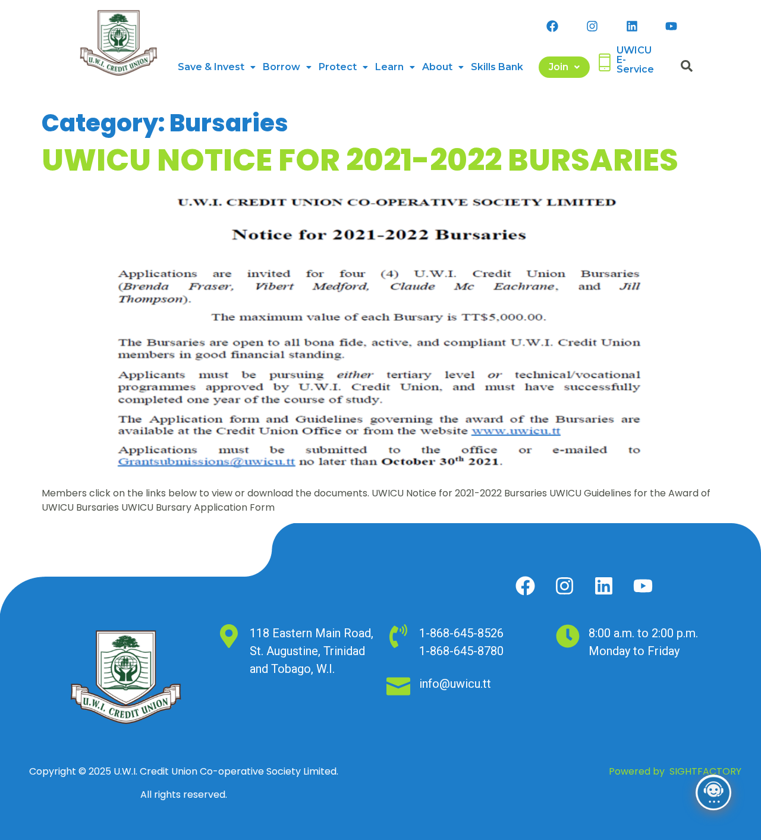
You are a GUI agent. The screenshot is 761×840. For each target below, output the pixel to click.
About (437, 67)
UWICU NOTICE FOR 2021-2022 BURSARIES (360, 160)
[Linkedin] (632, 26)
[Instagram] (592, 26)
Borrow (281, 67)
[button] (216, 67)
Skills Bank (497, 67)
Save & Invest (211, 67)
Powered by (675, 771)
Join (558, 67)
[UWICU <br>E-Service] (605, 62)
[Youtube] (671, 26)
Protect (338, 67)
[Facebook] (552, 26)
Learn (389, 67)
